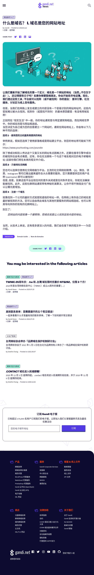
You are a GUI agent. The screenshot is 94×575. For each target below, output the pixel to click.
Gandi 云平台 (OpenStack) (24, 487)
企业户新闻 (11, 336)
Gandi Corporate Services (49, 467)
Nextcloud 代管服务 (22, 480)
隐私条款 (43, 538)
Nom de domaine (37, 236)
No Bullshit (68, 522)
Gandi (7, 28)
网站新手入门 (9, 17)
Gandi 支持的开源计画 (72, 518)
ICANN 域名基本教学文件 (49, 527)
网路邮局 (43, 477)
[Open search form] (89, 5)
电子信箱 (18, 493)
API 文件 (67, 477)
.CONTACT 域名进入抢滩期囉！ (23, 372)
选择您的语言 (15, 559)
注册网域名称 (20, 515)
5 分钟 (5, 30)
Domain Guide (22, 236)
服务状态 (67, 470)
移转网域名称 (20, 518)
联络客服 (67, 467)
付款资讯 (43, 531)
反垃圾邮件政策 (46, 534)
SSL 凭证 (18, 497)
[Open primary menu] (4, 5)
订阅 (73, 428)
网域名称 (18, 467)
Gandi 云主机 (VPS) (22, 490)
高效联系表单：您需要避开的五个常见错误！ (30, 312)
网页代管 (18, 473)
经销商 (42, 470)
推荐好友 (43, 483)
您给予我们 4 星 (69, 553)
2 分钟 (8, 292)
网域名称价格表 (21, 470)
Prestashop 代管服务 (23, 483)
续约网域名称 (20, 522)
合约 (41, 518)
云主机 (17, 528)
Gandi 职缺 (68, 528)
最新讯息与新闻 (13, 277)
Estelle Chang (13, 352)
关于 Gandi (68, 515)
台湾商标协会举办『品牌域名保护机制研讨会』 (31, 341)
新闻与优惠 (68, 525)
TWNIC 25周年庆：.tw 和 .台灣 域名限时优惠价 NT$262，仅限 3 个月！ (46, 282)
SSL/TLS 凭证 (20, 532)
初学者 (12, 30)
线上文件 (67, 473)
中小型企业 (44, 473)
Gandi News (12, 289)
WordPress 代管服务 (22, 477)
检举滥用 (43, 515)
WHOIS (42, 480)
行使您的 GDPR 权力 (47, 541)
